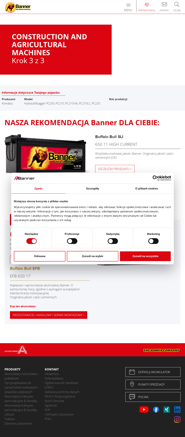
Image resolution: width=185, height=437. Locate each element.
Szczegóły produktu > (115, 169)
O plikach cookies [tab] (146, 188)
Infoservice (52, 374)
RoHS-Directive (54, 401)
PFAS (48, 419)
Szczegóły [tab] (92, 188)
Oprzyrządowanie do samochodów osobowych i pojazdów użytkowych (21, 387)
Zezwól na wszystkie (145, 256)
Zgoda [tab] (38, 188)
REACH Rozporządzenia (60, 396)
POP (47, 410)
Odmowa (39, 256)
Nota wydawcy (54, 378)
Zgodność (51, 405)
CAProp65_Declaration (59, 414)
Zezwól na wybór (92, 256)
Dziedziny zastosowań (18, 423)
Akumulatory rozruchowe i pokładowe (21, 376)
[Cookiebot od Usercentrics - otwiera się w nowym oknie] (155, 178)
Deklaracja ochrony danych (62, 392)
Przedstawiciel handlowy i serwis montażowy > (49, 315)
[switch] (72, 241)
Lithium (9, 414)
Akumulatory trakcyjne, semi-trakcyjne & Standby (21, 398)
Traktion (10, 419)
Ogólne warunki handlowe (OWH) (61, 385)
